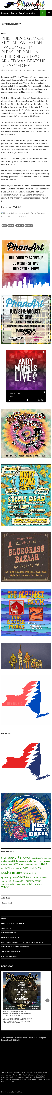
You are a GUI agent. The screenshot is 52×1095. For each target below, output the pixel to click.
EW (4, 225)
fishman (47, 861)
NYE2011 (15, 868)
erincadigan (20, 861)
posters (17, 872)
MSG (45, 863)
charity (3, 861)
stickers (36, 877)
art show (21, 857)
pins (38, 868)
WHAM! (29, 225)
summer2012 (19, 881)
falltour (40, 861)
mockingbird (35, 864)
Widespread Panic (8, 933)
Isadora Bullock (6, 864)
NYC (3, 868)
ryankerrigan (7, 877)
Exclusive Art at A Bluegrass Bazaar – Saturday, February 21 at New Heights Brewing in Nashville (17, 993)
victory (20, 225)
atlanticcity (33, 858)
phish (11, 225)
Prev (5, 1001)
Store (3, 919)
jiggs (15, 863)
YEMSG (5, 887)
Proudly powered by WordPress (11, 1092)
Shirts (22, 877)
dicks (14, 860)
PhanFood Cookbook (10, 937)
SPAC (29, 877)
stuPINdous (43, 877)
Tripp (31, 884)
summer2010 (7, 881)
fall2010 (27, 861)
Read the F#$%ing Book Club (12, 923)
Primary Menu (49, 13)
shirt (16, 877)
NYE (7, 868)
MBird (21, 864)
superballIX (21, 884)
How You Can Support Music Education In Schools (22, 942)
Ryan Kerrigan (32, 873)
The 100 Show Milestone (11, 951)
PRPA (25, 873)
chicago (9, 861)
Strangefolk (6, 928)
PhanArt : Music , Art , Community (18, 13)
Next (47, 1001)
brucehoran (47, 858)
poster (6, 872)
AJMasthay (9, 857)
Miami (26, 864)
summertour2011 (9, 884)
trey (27, 884)
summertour (33, 880)
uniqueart (39, 884)
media (3, 34)
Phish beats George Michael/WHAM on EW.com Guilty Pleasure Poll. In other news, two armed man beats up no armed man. (23, 52)
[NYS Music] (26, 762)
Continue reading (20, 1003)
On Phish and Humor (9, 956)
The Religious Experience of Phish (15, 947)
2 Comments (40, 70)
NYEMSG (23, 868)
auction (40, 858)
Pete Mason (26, 70)
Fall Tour (33, 861)
